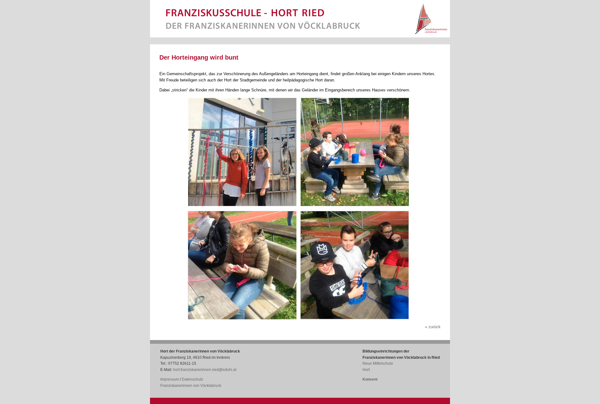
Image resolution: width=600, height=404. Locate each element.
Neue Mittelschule (377, 363)
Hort (366, 369)
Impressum (169, 379)
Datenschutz (192, 379)
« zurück (433, 326)
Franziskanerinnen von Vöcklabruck (190, 385)
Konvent (370, 379)
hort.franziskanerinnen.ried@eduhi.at (204, 369)
